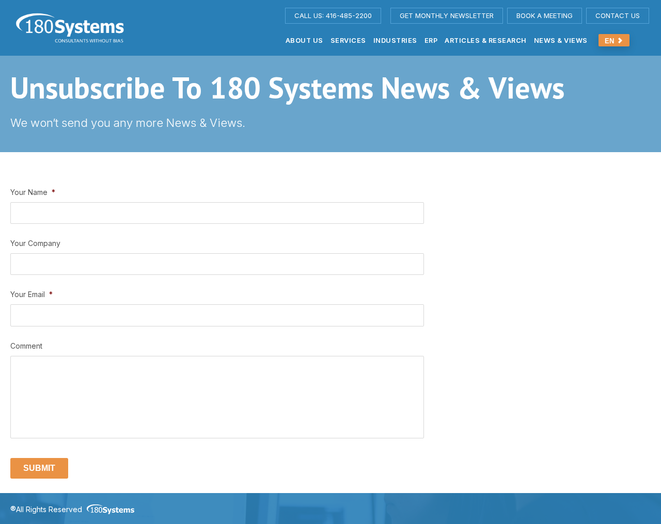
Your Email (31, 294)
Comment (26, 345)
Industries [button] (395, 40)
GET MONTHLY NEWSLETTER (447, 15)
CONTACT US (617, 15)
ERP (431, 40)
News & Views (561, 40)
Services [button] (348, 40)
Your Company (35, 243)
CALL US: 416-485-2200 (333, 15)
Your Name (32, 192)
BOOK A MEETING (544, 15)
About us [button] (304, 40)
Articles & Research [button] (486, 40)
